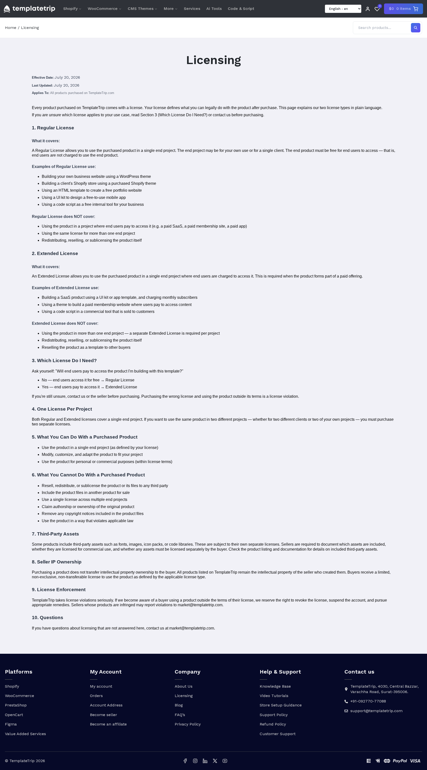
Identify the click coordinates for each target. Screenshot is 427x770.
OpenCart (14, 714)
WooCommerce (103, 8)
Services (192, 8)
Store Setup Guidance (281, 705)
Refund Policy (273, 724)
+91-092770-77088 (368, 701)
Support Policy (274, 714)
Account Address (106, 705)
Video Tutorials (274, 695)
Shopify (70, 8)
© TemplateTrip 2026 (25, 760)
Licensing (184, 695)
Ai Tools (214, 8)
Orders (96, 695)
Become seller (103, 714)
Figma (11, 724)
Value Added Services (25, 733)
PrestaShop (16, 705)
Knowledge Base (275, 686)
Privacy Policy (188, 724)
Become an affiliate (108, 724)
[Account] (367, 8)
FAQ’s (180, 714)
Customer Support (278, 733)
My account (101, 686)
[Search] (415, 27)
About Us (183, 686)
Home (10, 27)
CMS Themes (140, 8)
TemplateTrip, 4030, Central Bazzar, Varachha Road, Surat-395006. (384, 689)
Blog (179, 705)
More (169, 8)
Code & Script (241, 8)
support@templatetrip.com (376, 710)
